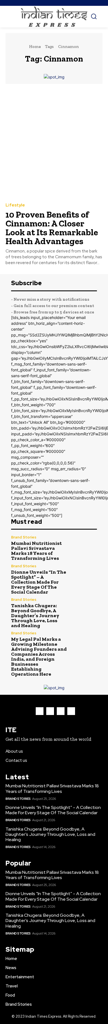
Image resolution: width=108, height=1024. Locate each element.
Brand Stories (23, 537)
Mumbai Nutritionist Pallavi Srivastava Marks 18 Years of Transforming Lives (36, 550)
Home (35, 46)
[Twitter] (61, 711)
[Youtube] (71, 711)
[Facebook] (39, 711)
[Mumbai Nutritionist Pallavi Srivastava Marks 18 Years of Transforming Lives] (84, 548)
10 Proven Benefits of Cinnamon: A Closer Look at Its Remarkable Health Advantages (52, 227)
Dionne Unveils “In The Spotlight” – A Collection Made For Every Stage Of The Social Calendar (38, 582)
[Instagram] (50, 711)
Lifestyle (15, 205)
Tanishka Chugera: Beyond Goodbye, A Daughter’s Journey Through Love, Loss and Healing (35, 615)
